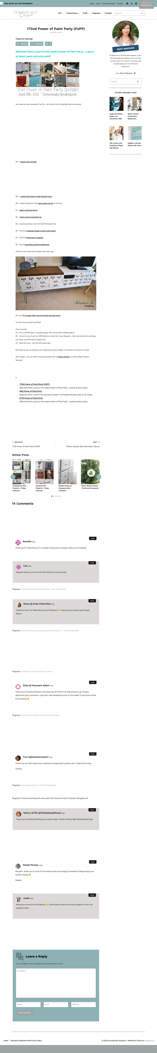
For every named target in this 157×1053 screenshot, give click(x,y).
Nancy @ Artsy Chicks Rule (37, 603)
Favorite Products (109, 3)
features (53, 32)
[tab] (51, 496)
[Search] (138, 81)
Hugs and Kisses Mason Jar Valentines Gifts (116, 116)
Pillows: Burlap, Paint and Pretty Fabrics (83, 444)
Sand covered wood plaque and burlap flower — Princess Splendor (50, 630)
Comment (22, 971)
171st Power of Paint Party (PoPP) (26, 444)
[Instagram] (132, 3)
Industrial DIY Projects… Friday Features (42, 488)
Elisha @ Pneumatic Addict (36, 685)
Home (92, 3)
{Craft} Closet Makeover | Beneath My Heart (40, 715)
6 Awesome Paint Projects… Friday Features (19, 488)
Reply (93, 538)
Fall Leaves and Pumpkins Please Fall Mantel (116, 145)
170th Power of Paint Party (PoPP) (34, 384)
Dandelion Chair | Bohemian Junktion (37, 671)
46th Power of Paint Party (30, 391)
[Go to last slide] (13, 477)
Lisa (25, 565)
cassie (26, 898)
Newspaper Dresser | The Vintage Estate (38, 785)
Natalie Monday (31, 865)
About (98, 3)
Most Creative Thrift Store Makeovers (133, 116)
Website (75, 1004)
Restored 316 (149, 1041)
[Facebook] (127, 3)
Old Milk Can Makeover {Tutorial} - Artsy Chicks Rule (43, 589)
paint (60, 32)
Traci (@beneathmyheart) (36, 757)
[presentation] (21, 471)
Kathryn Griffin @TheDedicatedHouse (42, 813)
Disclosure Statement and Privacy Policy (26, 1041)
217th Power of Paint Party (31, 398)
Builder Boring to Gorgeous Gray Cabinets (65, 488)
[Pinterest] (136, 3)
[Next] (98, 477)
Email (47, 1004)
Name (19, 1004)
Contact (120, 3)
